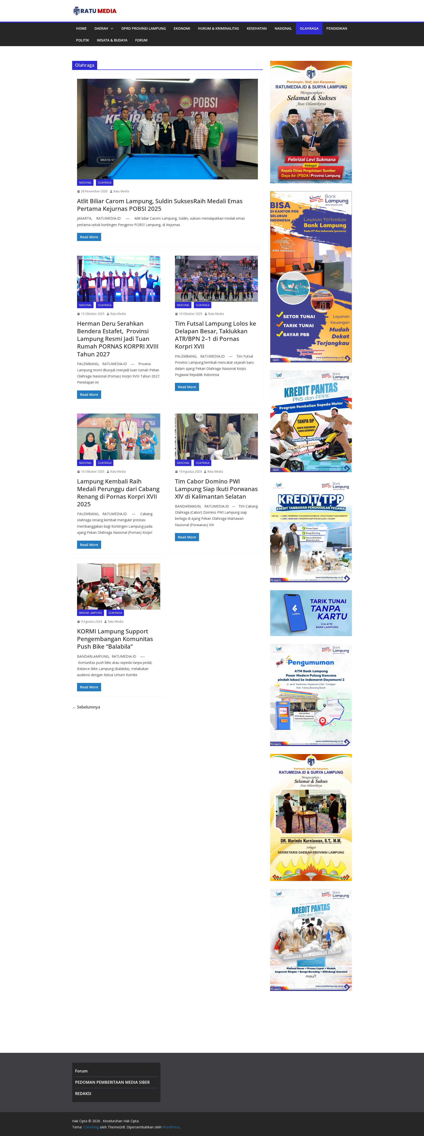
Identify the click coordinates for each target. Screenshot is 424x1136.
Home (81, 28)
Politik (82, 40)
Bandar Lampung (90, 613)
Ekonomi (182, 28)
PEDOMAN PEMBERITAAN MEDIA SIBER (112, 1082)
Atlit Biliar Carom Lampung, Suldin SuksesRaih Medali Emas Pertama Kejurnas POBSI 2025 (160, 205)
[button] (111, 28)
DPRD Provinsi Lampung (143, 28)
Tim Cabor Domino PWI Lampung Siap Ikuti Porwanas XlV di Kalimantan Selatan (216, 488)
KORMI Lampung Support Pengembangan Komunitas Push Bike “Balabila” (115, 638)
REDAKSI (83, 1093)
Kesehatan (257, 28)
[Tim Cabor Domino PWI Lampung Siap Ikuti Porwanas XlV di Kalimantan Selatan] (216, 437)
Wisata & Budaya (112, 40)
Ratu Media (121, 191)
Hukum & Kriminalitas (218, 28)
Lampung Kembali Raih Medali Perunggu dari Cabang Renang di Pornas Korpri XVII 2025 (118, 492)
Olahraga (309, 28)
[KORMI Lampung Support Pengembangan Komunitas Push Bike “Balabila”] (118, 586)
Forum (141, 40)
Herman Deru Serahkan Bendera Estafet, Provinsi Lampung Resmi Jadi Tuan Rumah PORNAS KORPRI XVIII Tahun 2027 (118, 338)
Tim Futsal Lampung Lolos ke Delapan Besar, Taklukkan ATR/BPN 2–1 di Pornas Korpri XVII (215, 334)
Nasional (283, 28)
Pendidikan (336, 28)
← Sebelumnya (86, 707)
